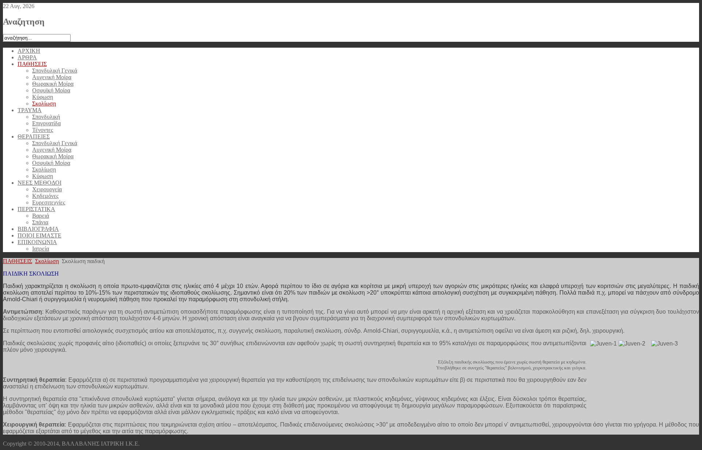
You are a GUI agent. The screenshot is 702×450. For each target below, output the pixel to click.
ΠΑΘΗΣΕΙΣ (17, 261)
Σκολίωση (47, 261)
